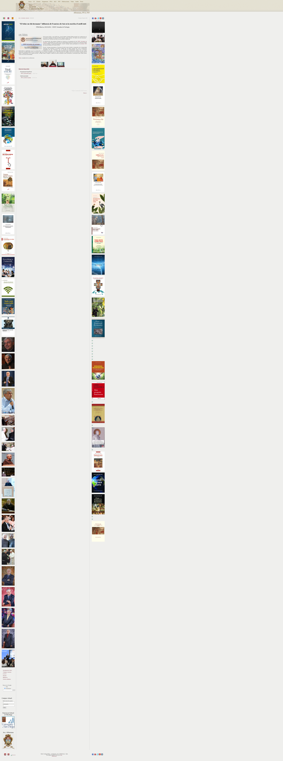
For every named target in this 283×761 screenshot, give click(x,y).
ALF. (55, 1)
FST (59, 1)
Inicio (30, 1)
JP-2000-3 (98, 21)
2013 (95, 33)
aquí (61, 755)
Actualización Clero (7, 670)
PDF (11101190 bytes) (26, 73)
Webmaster (54, 756)
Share (84, 93)
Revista (4, 675)
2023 (101, 33)
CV (34, 1)
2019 (98, 33)
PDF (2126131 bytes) (26, 77)
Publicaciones (65, 1)
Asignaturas (45, 1)
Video (72, 1)
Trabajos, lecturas (7, 672)
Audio (77, 1)
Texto (81, 1)
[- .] (45, 66)
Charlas (38, 1)
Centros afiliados (7, 679)
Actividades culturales (25, 18)
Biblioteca (5, 677)
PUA (51, 1)
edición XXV (84, 43)
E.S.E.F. (5, 673)
